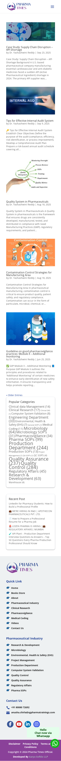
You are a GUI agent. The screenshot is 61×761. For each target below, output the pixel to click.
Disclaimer (14, 743)
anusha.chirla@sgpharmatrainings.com (33, 712)
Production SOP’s (23, 451)
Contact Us (17, 628)
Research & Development (25, 476)
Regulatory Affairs (27, 471)
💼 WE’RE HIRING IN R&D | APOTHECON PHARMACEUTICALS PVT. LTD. (30, 513)
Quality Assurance (21, 680)
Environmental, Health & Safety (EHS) (27, 422)
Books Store (18, 593)
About (14, 597)
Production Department (28, 445)
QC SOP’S (40, 455)
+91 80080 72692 (20, 707)
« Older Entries (14, 395)
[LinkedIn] (28, 724)
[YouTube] (19, 724)
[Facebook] (10, 724)
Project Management (23, 660)
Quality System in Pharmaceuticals (27, 201)
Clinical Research (24, 410)
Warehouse (16, 482)
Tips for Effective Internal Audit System (30, 120)
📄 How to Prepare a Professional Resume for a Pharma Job (27, 520)
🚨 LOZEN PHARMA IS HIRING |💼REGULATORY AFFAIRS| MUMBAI (27, 528)
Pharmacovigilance (33, 435)
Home (14, 587)
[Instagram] (36, 724)
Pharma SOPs (25, 439)
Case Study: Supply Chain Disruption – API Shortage (29, 48)
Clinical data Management (29, 406)
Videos (15, 623)
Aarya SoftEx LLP (38, 756)
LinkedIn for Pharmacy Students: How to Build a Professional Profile (30, 505)
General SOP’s (35, 425)
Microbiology (18, 650)
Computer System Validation (30, 413)
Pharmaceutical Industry (25, 603)
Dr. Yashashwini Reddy (21, 52)
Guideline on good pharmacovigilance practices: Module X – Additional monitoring (29, 353)
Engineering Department (28, 419)
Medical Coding (19, 618)
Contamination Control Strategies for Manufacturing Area (29, 274)
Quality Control (23, 465)
